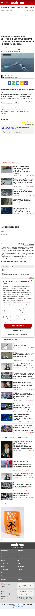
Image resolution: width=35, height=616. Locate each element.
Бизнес (20, 557)
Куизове (20, 579)
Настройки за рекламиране (24, 316)
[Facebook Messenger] (17, 83)
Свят (5, 7)
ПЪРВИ (11, 266)
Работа (3, 591)
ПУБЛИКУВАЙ (29, 244)
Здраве (20, 573)
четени (9, 437)
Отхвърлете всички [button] (18, 330)
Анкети (20, 576)
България (20, 550)
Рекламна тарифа (6, 594)
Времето (3, 576)
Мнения (20, 554)
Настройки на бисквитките (15, 320)
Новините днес (5, 550)
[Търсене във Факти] (32, 2)
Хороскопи (21, 566)
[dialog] (17, 308)
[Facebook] (9, 83)
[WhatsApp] (13, 83)
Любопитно (4, 569)
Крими (19, 563)
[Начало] (17, 2)
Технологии (4, 563)
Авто (19, 560)
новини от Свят (11, 339)
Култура (20, 569)
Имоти (3, 560)
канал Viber (11, 128)
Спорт (3, 566)
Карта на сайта (5, 589)
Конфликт (4, 573)
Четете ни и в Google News (13, 132)
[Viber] (26, 83)
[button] (17, 334)
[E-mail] (22, 83)
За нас (3, 586)
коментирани (18, 437)
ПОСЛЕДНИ (5, 266)
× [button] (31, 280)
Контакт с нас (4, 596)
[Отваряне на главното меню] (2, 2)
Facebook (21, 127)
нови (26, 437)
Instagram (27, 127)
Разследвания (5, 557)
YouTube (4, 128)
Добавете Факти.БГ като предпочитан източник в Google (25, 593)
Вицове (3, 579)
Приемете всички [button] (18, 326)
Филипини (12, 7)
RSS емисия (6, 584)
